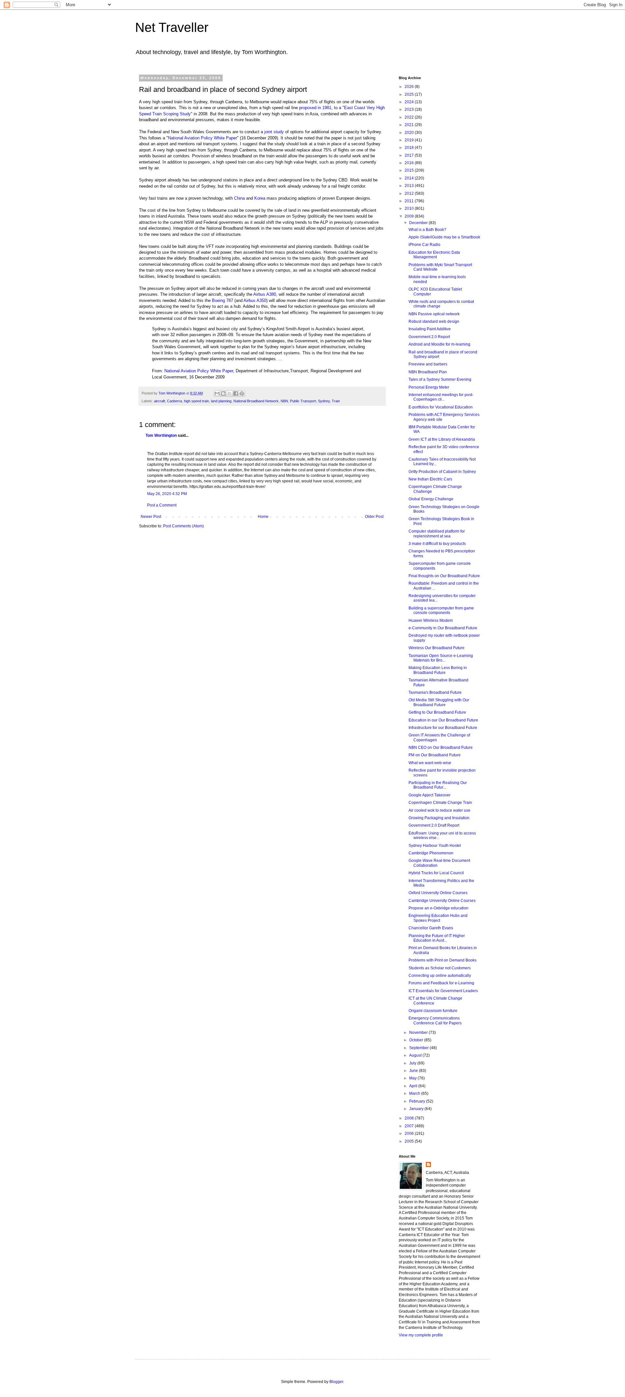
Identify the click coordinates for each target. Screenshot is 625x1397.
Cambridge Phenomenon (431, 853)
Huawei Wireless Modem (431, 620)
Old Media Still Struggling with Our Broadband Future (439, 702)
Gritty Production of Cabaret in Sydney (442, 471)
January (416, 1108)
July (413, 1063)
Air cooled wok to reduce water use (439, 810)
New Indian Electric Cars (430, 479)
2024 (410, 102)
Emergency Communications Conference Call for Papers (435, 1020)
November (419, 1032)
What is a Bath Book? (427, 229)
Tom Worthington (161, 435)
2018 (410, 147)
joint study (274, 131)
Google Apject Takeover (430, 795)
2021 (410, 124)
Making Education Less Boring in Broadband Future (438, 670)
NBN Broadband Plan (428, 372)
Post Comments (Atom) (183, 526)
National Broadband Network (256, 401)
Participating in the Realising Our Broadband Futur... (438, 785)
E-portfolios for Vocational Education (441, 407)
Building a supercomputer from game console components (441, 610)
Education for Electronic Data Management (434, 254)
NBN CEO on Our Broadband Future (441, 747)
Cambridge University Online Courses (442, 900)
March (415, 1093)
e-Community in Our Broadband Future (443, 628)
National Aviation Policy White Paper (202, 137)
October (416, 1040)
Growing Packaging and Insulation (439, 818)
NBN (284, 401)
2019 (410, 140)
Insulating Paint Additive (430, 329)
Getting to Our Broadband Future (437, 712)
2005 (410, 1141)
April (413, 1086)
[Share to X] (229, 393)
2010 (410, 208)
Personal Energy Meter (429, 387)
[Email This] (217, 393)
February (417, 1101)
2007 (410, 1126)
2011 (410, 201)
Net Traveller (171, 27)
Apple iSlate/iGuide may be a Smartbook (444, 237)
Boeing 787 (222, 300)
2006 (410, 1133)
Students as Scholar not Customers (440, 968)
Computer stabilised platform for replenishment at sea (437, 533)
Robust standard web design (434, 321)
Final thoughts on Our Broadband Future (444, 576)
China (239, 198)
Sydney (324, 401)
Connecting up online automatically (440, 975)
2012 (410, 193)
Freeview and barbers (428, 364)
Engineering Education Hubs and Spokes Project (438, 917)
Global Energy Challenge (431, 499)
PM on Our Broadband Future (435, 755)
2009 (410, 216)
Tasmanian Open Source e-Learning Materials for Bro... (441, 658)
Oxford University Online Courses (438, 893)
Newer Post (151, 516)
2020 (410, 132)
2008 (410, 1118)
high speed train (196, 401)
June (414, 1070)
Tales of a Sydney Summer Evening (440, 379)
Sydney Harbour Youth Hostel (435, 845)
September (419, 1048)
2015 (410, 170)
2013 (410, 185)
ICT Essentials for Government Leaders (443, 991)
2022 (410, 117)
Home (263, 516)
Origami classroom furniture (433, 1010)
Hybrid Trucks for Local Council (436, 873)
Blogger (336, 1381)
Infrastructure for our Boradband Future (443, 727)
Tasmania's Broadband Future (435, 692)
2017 (410, 155)
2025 (410, 94)
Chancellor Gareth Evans (431, 928)
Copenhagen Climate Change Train (440, 802)
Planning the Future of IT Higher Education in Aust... (437, 938)
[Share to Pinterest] (242, 393)
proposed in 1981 (315, 107)
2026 (410, 86)
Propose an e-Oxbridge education (438, 908)
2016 (410, 163)
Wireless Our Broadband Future (437, 648)
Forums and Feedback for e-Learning (441, 983)
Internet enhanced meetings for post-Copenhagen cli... (441, 397)
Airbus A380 (264, 294)
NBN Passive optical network (434, 314)
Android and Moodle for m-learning (439, 344)
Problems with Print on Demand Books (443, 960)
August (416, 1055)
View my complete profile (421, 1335)
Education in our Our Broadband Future (443, 720)
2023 (410, 109)
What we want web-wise (430, 763)
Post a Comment (161, 505)
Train (336, 401)
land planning (221, 401)
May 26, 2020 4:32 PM (167, 494)
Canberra (174, 401)
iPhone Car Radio (424, 244)
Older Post (374, 516)
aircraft (159, 401)
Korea (259, 198)
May (413, 1078)
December (419, 223)
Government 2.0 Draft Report (434, 825)
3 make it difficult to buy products (437, 543)
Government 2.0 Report (429, 337)
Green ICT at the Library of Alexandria (442, 439)
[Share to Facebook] (235, 393)
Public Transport (303, 401)
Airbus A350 (254, 300)
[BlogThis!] (223, 393)
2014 (410, 178)
